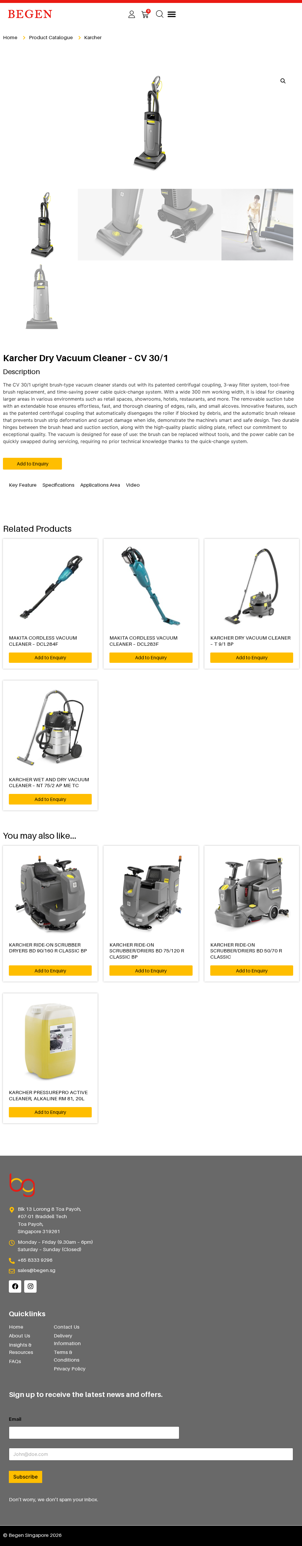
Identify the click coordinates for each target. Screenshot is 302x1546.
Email (15, 1419)
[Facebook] (15, 1286)
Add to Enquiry (32, 464)
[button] (171, 14)
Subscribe (25, 1477)
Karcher (92, 37)
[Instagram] (30, 1286)
